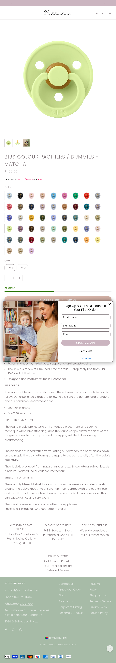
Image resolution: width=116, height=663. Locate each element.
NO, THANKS (85, 351)
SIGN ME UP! (85, 342)
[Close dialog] (110, 304)
